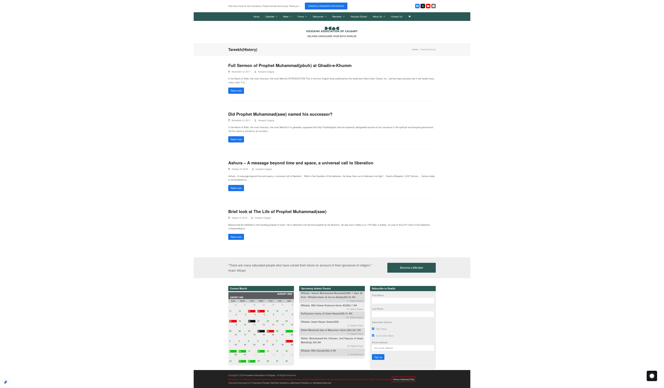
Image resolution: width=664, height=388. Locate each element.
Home (415, 49)
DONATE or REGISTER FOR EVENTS (326, 5)
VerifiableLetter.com (322, 382)
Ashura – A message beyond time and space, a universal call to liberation (300, 163)
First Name (378, 295)
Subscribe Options (382, 322)
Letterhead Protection (299, 382)
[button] (409, 16)
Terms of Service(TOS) (403, 379)
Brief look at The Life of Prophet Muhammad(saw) (277, 211)
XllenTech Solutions (279, 382)
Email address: (380, 342)
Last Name (377, 308)
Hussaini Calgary (266, 71)
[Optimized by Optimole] (6, 382)
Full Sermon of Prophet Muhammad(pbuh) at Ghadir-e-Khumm (290, 65)
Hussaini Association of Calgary (260, 375)
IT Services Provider (260, 382)
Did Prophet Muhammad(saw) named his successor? (280, 114)
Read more (236, 90)
